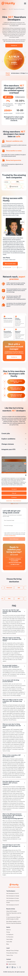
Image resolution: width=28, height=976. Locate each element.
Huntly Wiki (9, 941)
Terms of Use (9, 955)
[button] (26, 475)
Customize (14, 497)
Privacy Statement (17, 500)
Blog (7, 944)
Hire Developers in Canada (12, 895)
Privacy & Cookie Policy (10, 535)
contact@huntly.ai (10, 961)
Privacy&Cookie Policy (11, 953)
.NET (19, 598)
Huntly (4, 9)
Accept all (14, 489)
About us (8, 929)
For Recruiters (9, 937)
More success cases (10, 263)
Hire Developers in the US (12, 893)
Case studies (9, 939)
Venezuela (9, 587)
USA (19, 587)
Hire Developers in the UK (12, 904)
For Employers (9, 934)
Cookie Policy (9, 500)
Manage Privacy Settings (12, 950)
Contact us (14, 45)
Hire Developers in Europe (12, 898)
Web (9, 598)
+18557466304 (12, 964)
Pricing (8, 932)
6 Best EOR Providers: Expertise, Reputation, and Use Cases (13, 913)
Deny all (14, 493)
